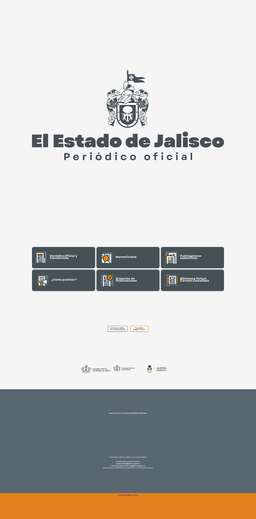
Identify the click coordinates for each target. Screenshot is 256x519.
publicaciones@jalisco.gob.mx (128, 464)
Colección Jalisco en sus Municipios (117, 329)
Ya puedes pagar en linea (128, 495)
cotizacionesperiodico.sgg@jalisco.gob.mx (128, 466)
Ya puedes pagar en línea (139, 329)
